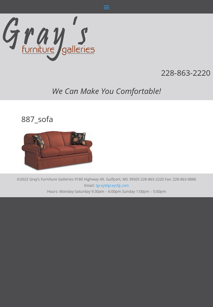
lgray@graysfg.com (112, 185)
